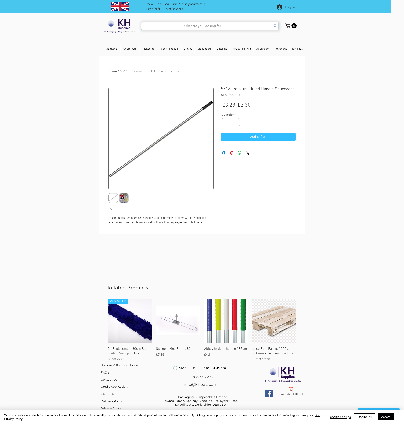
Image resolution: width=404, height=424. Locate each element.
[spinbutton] (230, 122)
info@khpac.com (201, 384)
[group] (202, 330)
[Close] (398, 417)
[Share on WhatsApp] (239, 152)
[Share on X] (247, 152)
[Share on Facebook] (223, 152)
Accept (385, 417)
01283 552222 (200, 377)
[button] (291, 25)
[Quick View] (178, 321)
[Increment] (237, 122)
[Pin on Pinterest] (231, 152)
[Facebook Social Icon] (269, 394)
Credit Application (114, 386)
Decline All (365, 417)
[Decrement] (224, 122)
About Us (107, 394)
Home (112, 71)
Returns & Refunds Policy (119, 365)
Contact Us (109, 380)
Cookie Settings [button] (340, 417)
